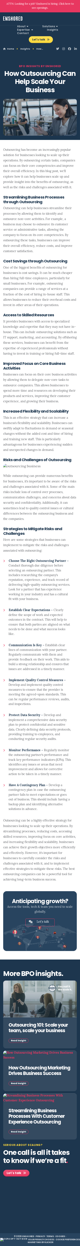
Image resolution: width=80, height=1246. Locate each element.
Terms (50, 1236)
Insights (52, 30)
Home (10, 49)
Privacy (40, 1236)
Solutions (48, 26)
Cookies (60, 1236)
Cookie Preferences (68, 1240)
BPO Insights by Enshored (40, 66)
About (21, 26)
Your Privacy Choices (41, 1240)
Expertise (23, 30)
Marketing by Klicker (40, 1242)
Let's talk (39, 40)
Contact (23, 33)
